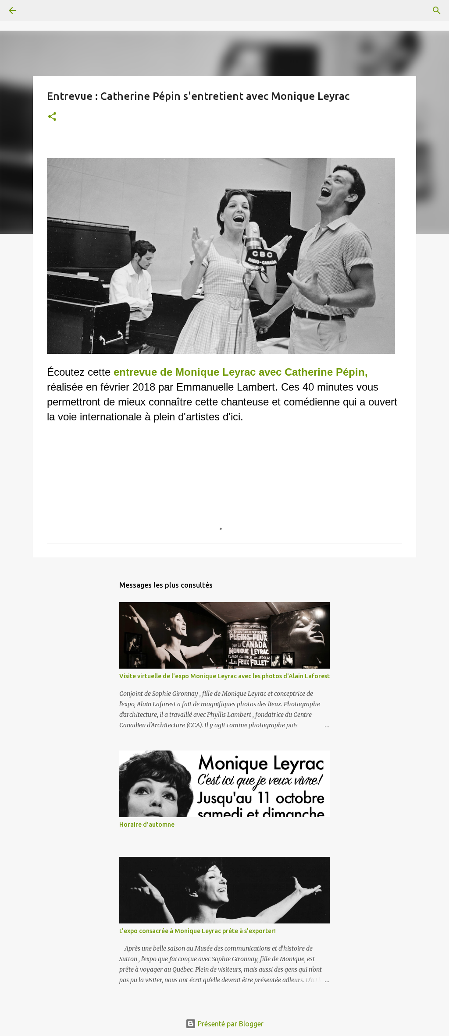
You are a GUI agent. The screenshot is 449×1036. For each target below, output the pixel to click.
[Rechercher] (37, 10)
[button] (52, 117)
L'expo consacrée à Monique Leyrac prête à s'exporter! (197, 930)
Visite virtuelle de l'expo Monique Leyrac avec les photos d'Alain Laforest (224, 676)
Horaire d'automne (147, 824)
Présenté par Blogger (230, 1024)
